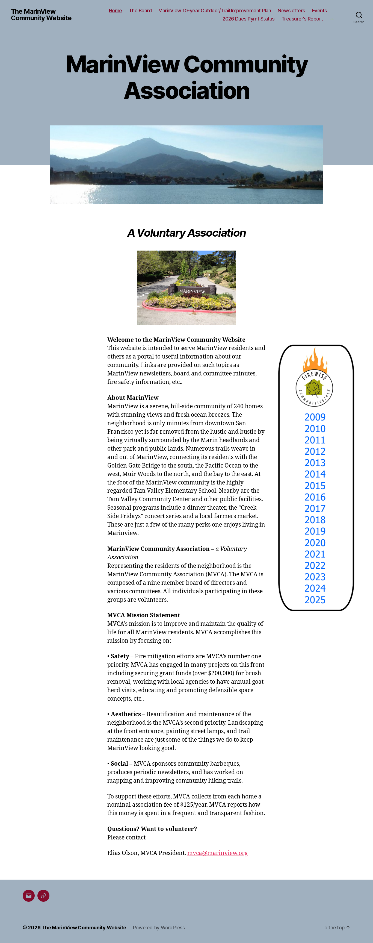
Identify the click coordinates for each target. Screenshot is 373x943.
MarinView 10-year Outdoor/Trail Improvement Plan (214, 10)
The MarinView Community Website (41, 14)
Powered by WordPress (159, 927)
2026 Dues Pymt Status (249, 19)
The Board (140, 10)
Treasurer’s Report (302, 19)
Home (115, 10)
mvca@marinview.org (217, 853)
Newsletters (291, 10)
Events (319, 10)
